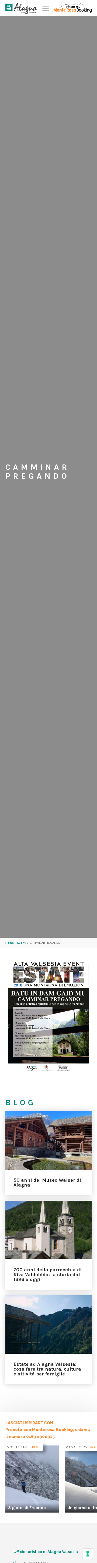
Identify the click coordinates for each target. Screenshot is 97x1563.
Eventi (21, 942)
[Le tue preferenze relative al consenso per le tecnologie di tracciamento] (87, 1554)
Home (9, 942)
